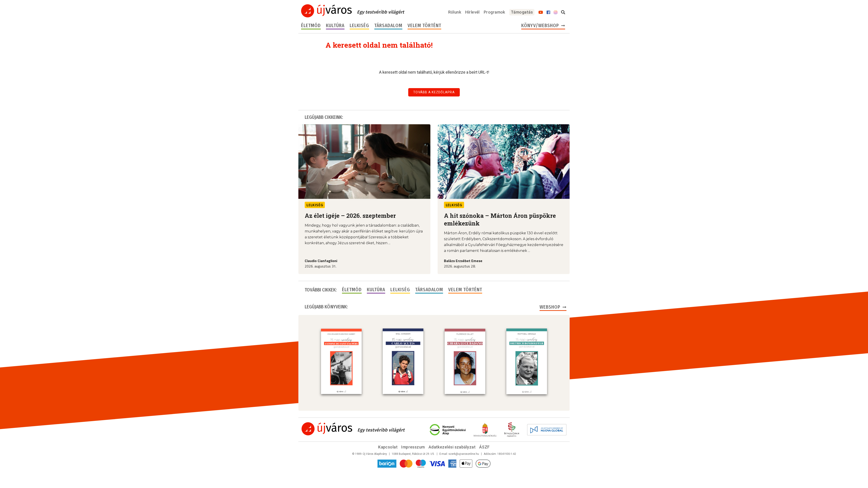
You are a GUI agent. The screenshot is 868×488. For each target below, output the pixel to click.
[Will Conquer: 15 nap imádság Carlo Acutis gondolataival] (403, 361)
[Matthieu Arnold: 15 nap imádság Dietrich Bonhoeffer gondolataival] (526, 361)
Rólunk (454, 12)
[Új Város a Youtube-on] (540, 12)
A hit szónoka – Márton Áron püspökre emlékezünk (500, 219)
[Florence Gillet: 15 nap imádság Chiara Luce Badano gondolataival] (465, 361)
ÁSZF (484, 447)
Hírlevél (472, 12)
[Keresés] (563, 12)
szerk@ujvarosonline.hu (463, 453)
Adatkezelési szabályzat (452, 447)
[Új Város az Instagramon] (555, 12)
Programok (494, 12)
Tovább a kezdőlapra (434, 92)
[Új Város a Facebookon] (548, 12)
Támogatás (522, 12)
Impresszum (413, 447)
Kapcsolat (388, 447)
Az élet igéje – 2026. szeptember (350, 215)
